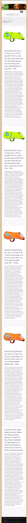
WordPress (18, 521)
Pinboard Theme (11, 521)
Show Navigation (21, 12)
